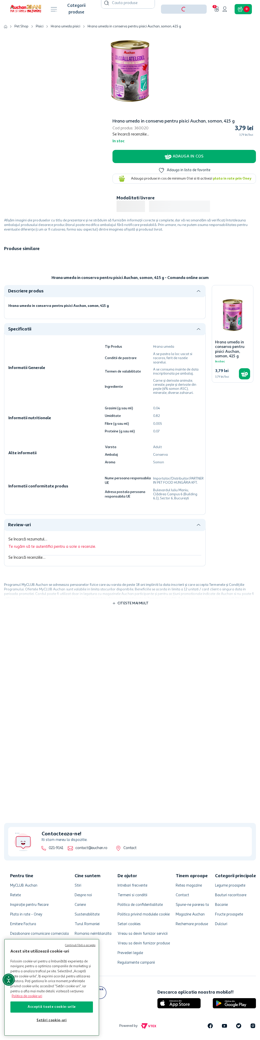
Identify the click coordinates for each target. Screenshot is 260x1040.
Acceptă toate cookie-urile (52, 1007)
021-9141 (56, 848)
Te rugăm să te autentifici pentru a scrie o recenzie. (52, 562)
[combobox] (128, 25)
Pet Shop (21, 42)
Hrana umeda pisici (65, 42)
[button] (184, 25)
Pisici (39, 42)
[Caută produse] (106, 18)
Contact (129, 848)
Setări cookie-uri (52, 1020)
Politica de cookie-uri (27, 996)
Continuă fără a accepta (80, 945)
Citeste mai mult (133, 619)
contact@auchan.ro (91, 848)
